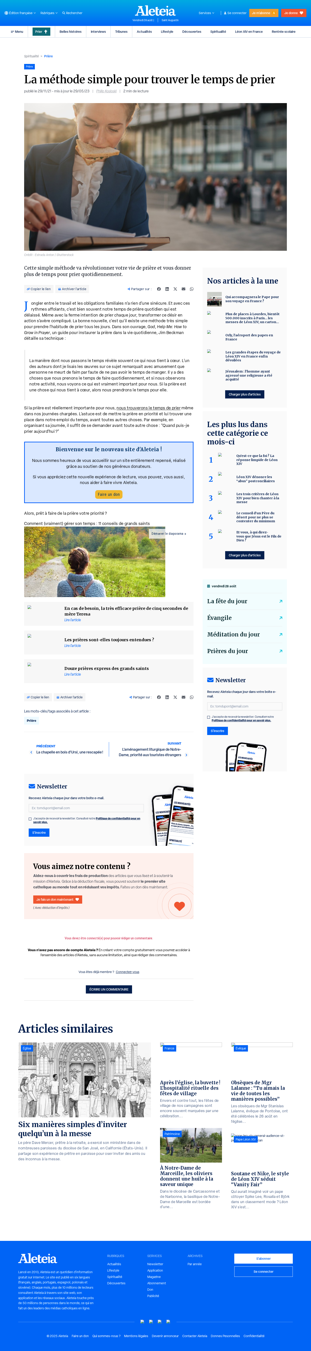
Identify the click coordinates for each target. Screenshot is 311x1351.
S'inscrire (39, 832)
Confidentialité (254, 1336)
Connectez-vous (127, 972)
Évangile (219, 617)
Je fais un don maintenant (55, 899)
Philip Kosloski (106, 91)
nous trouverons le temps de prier (149, 408)
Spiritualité (218, 31)
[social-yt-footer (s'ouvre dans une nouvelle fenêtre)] (142, 1321)
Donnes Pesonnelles (225, 1336)
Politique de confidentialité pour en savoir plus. (241, 720)
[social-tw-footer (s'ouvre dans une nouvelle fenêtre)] (160, 1321)
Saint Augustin (170, 20)
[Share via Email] (183, 289)
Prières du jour (227, 651)
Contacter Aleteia (194, 1336)
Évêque (241, 1048)
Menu (19, 31)
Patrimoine (172, 1134)
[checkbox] (30, 819)
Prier (38, 31)
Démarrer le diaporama (168, 533)
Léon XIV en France (249, 31)
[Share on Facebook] (159, 289)
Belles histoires (71, 31)
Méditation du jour (233, 634)
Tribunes (121, 31)
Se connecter (237, 13)
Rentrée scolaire (284, 31)
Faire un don (109, 494)
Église (27, 1048)
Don (150, 1290)
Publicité (153, 1296)
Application (155, 1270)
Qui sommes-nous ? (106, 1336)
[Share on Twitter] (175, 289)
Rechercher (74, 13)
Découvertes (191, 31)
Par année (195, 1264)
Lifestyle (167, 31)
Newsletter (155, 1264)
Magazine (154, 1277)
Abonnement (156, 1283)
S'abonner (263, 1258)
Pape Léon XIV (246, 1139)
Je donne (291, 13)
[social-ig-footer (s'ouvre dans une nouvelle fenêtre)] (168, 1321)
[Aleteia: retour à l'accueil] (155, 10)
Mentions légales (136, 1336)
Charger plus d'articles (245, 394)
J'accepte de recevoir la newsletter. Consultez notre (86, 820)
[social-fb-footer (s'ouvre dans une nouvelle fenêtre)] (151, 1321)
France (169, 1048)
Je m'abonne (261, 13)
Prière (48, 56)
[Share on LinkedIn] (167, 289)
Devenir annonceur (165, 1336)
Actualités (144, 31)
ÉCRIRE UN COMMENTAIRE (108, 989)
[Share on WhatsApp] (192, 289)
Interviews (98, 31)
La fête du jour (227, 601)
